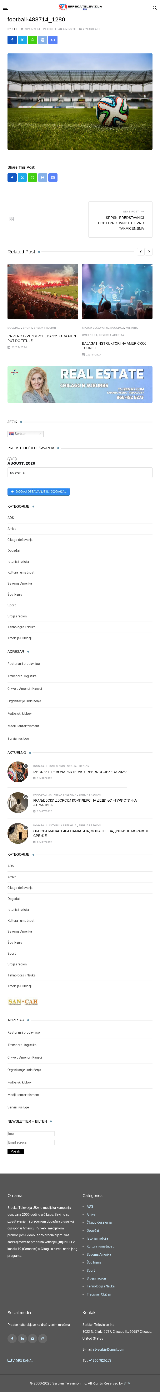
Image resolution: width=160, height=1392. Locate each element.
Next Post (131, 211)
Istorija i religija (18, 562)
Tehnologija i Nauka (21, 627)
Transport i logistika (22, 676)
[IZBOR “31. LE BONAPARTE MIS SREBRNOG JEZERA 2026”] (18, 771)
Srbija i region (45, 327)
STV (127, 1383)
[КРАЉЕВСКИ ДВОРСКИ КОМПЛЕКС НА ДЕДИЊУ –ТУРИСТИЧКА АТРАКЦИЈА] (18, 802)
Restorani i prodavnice (24, 664)
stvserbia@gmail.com (108, 1349)
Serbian (20, 434)
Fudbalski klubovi (20, 714)
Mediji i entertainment (23, 726)
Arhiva (12, 529)
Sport (27, 327)
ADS (11, 518)
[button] (141, 251)
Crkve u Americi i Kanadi (25, 689)
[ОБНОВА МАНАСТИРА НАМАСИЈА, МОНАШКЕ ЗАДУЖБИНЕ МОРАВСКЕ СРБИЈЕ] (18, 833)
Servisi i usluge (18, 738)
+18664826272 (100, 1360)
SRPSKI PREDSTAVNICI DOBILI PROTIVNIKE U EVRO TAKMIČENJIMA (121, 223)
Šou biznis (15, 594)
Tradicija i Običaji (19, 638)
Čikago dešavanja (95, 327)
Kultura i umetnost (21, 572)
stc (14, 29)
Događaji (14, 327)
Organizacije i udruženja (24, 701)
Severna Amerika (111, 335)
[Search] (155, 7)
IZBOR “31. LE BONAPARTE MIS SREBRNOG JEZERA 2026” (80, 772)
